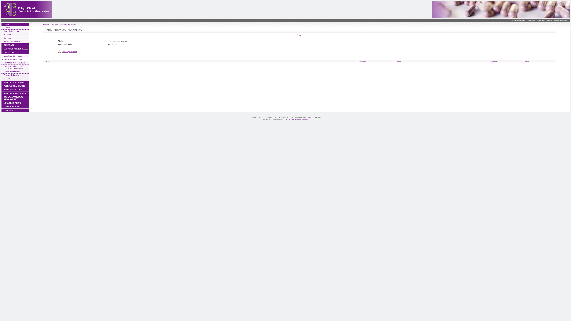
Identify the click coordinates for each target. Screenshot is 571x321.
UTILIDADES (9, 53)
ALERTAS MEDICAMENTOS (15, 82)
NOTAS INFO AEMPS (12, 103)
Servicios (7, 35)
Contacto (531, 20)
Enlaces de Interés (11, 75)
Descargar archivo (69, 52)
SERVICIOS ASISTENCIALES (16, 49)
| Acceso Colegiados (561, 20)
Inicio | (513, 20)
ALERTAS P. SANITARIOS (14, 86)
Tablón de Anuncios (12, 72)
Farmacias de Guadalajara (14, 63)
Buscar (549, 20)
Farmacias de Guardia (13, 59)
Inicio (45, 24)
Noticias (7, 79)
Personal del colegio (12, 41)
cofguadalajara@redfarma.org (298, 119)
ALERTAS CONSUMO (13, 90)
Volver (47, 62)
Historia (7, 28)
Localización (520, 20)
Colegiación (9, 38)
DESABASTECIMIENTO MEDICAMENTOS (13, 98)
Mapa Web (541, 20)
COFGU (7, 24)
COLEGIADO (9, 45)
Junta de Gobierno (11, 31)
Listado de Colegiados (13, 56)
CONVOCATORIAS (11, 107)
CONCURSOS (9, 110)
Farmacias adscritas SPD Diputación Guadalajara (14, 67)
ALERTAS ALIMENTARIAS (15, 93)
